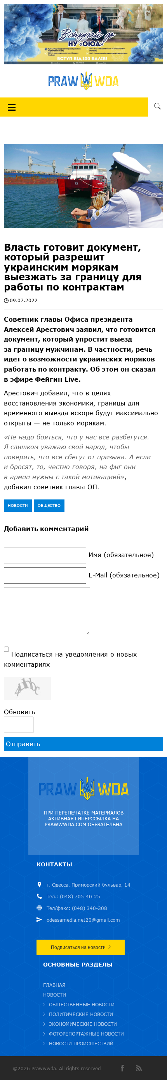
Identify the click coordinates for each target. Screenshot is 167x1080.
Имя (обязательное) (121, 554)
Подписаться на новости (78, 947)
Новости (18, 505)
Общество (49, 505)
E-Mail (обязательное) (124, 575)
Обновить (19, 711)
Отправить (23, 743)
